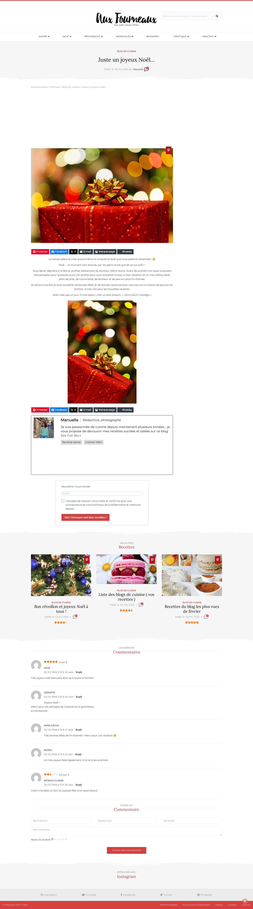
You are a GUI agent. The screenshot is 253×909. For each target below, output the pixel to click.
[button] (217, 16)
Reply (79, 672)
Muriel (48, 750)
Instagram (50, 894)
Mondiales (123, 36)
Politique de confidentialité (196, 904)
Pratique (180, 36)
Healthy (208, 36)
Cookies (219, 904)
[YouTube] (160, 460)
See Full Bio (70, 435)
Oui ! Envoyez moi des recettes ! (85, 517)
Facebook (128, 894)
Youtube (90, 894)
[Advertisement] (126, 119)
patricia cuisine (54, 780)
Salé (66, 36)
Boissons (152, 36)
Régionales (92, 36)
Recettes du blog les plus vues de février (192, 609)
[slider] (61, 622)
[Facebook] (71, 460)
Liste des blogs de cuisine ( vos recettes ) (126, 597)
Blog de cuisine (126, 51)
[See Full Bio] (80, 435)
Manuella (138, 69)
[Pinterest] (138, 460)
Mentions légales (168, 904)
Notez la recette (40, 839)
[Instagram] (115, 460)
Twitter (167, 894)
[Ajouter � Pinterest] (168, 150)
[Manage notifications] (245, 901)
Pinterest (206, 894)
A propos (232, 904)
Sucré (43, 36)
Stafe (24, 904)
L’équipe (246, 904)
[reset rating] (52, 839)
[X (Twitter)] (93, 460)
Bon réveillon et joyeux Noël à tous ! (61, 609)
